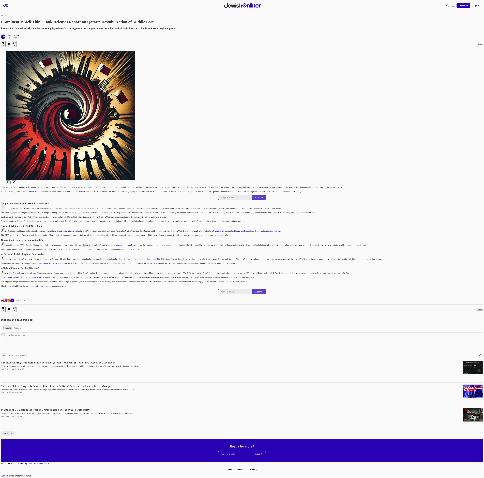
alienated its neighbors (65, 231)
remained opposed (122, 245)
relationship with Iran (272, 231)
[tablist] (12, 327)
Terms (31, 463)
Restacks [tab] (17, 328)
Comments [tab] (7, 328)
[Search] (447, 5)
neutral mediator (35, 191)
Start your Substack (236, 470)
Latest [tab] (10, 355)
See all (6, 433)
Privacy (24, 463)
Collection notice (42, 463)
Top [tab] (4, 355)
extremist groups (217, 231)
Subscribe (463, 5)
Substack (4, 476)
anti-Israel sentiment (148, 259)
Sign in (476, 5)
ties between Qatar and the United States (25, 277)
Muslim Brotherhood (242, 231)
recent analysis (160, 187)
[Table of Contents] (3, 239)
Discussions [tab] (20, 355)
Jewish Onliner (13, 35)
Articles (5, 16)
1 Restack (26, 300)
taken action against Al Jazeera (51, 263)
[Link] (3, 207)
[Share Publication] (453, 5)
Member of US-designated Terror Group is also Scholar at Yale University (45, 409)
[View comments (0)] (9, 44)
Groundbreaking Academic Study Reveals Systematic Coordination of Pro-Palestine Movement (58, 362)
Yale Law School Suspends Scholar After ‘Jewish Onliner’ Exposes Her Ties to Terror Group (55, 386)
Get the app (253, 470)
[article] (242, 370)
